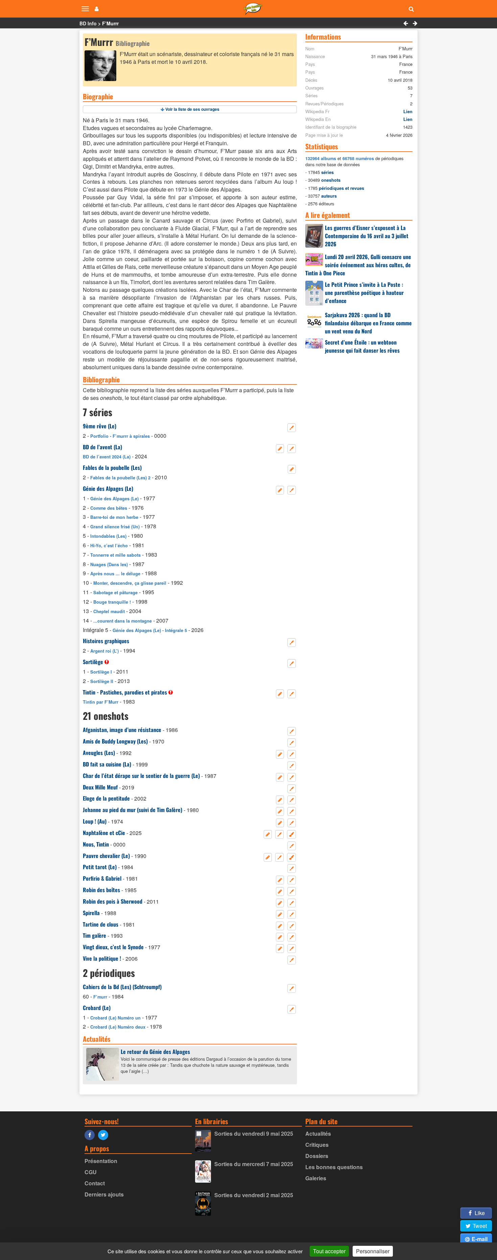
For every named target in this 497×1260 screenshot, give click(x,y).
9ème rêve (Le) (99, 426)
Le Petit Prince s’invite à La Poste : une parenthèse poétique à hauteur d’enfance (364, 292)
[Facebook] (91, 1134)
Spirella (91, 913)
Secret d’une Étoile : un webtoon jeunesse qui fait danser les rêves (362, 346)
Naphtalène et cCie (104, 833)
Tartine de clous (100, 924)
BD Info (88, 23)
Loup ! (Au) (94, 821)
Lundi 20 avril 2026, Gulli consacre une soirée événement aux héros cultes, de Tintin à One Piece (358, 265)
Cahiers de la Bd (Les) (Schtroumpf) (122, 987)
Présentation (101, 1161)
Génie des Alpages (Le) (108, 488)
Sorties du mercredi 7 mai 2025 (253, 1164)
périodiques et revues (341, 188)
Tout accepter (329, 1251)
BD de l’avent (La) (102, 447)
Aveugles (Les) (99, 753)
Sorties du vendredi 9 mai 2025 (253, 1133)
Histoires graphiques (106, 641)
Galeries (315, 1178)
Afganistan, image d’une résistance (122, 730)
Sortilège (93, 662)
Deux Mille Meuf (100, 787)
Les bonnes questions (334, 1167)
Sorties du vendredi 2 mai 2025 (253, 1195)
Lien (407, 111)
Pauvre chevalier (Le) (106, 856)
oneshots (330, 180)
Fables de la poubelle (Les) (112, 467)
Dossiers (316, 1156)
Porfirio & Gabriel (102, 878)
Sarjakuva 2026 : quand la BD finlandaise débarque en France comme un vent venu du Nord (368, 323)
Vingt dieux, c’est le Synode (113, 947)
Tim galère (94, 935)
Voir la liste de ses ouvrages (192, 109)
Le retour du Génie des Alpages (155, 1052)
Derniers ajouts (104, 1194)
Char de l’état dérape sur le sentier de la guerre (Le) (141, 776)
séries (327, 172)
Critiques (317, 1145)
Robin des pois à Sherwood (112, 901)
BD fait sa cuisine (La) (107, 764)
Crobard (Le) (97, 1008)
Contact (95, 1183)
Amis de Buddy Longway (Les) (115, 741)
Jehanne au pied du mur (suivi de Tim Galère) (132, 810)
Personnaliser (372, 1251)
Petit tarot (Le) (100, 867)
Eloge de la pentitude (106, 798)
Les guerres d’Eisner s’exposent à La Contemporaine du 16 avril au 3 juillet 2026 (366, 236)
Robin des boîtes (101, 890)
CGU (91, 1172)
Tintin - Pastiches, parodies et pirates (125, 692)
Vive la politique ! (102, 958)
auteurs (329, 196)
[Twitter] (105, 1134)
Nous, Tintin (96, 844)
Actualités (318, 1133)
